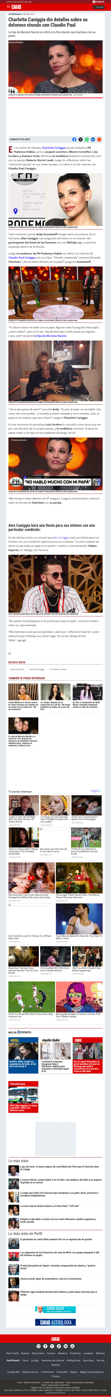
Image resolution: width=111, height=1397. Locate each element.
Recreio (101, 1360)
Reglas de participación (92, 1371)
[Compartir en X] (81, 139)
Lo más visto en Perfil (25, 1233)
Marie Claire (38, 1353)
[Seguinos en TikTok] (59, 1346)
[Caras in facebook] (45, 1346)
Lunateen (88, 1353)
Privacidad (62, 1371)
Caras (25, 1360)
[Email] (99, 139)
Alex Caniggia (61, 537)
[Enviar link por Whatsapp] (87, 139)
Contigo (35, 1360)
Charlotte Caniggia (54, 147)
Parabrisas (75, 1353)
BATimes (100, 1353)
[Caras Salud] (55, 1312)
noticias (23, 1041)
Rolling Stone (73, 1360)
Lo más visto (18, 1161)
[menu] (8, 7)
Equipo (73, 1371)
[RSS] (66, 1346)
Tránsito (55, 1376)
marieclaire (55, 1041)
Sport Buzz (88, 1360)
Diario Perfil (12, 1353)
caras (88, 1041)
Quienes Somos (30, 1371)
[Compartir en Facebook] (74, 139)
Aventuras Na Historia (53, 1360)
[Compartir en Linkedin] (93, 139)
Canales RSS (13, 1371)
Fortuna (51, 1353)
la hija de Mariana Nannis (50, 336)
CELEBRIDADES (14, 14)
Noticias (25, 1353)
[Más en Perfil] (24, 1033)
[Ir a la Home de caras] (16, 8)
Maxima (56, 1364)
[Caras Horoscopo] (55, 1324)
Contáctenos (47, 1371)
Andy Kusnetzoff (17, 669)
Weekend (62, 1353)
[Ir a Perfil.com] (99, 2)
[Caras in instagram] (39, 1346)
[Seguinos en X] (52, 1346)
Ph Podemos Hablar (58, 669)
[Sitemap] (72, 1346)
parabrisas (23, 1084)
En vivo (100, 7)
